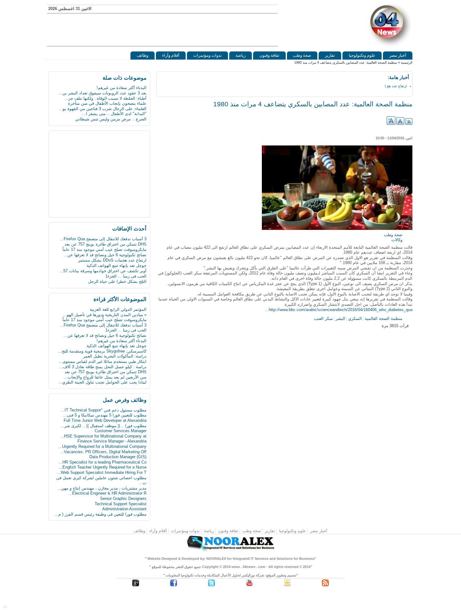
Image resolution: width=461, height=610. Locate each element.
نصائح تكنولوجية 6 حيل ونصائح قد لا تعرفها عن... (105, 254)
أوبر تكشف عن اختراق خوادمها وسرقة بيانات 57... (103, 270)
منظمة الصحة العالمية (383, 318)
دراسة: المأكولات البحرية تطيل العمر (114, 356)
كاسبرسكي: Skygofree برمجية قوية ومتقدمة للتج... (102, 351)
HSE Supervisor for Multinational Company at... (103, 436)
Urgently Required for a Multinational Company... (102, 446)
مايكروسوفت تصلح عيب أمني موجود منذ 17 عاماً (104, 249)
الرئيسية (406, 62)
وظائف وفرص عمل (124, 400)
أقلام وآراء (170, 55)
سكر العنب (323, 318)
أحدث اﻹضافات (129, 228)
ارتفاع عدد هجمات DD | (390, 86)
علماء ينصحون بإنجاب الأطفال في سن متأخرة (107, 103)
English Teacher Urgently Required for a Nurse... (102, 467)
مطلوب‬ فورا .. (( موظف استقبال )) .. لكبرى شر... (103, 425)
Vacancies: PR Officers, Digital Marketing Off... (103, 451)
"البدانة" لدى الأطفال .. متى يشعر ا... (114, 113)
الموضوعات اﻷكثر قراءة (119, 299)
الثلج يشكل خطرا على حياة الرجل (117, 281)
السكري (355, 318)
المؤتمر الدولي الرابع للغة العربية (118, 309)
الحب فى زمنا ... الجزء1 (125, 276)
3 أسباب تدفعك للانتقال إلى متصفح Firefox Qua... (103, 238)
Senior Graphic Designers (123, 498)
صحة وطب (302, 55)
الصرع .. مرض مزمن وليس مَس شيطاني (110, 119)
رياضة (241, 55)
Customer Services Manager (120, 430)
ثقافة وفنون (269, 55)
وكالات (396, 239)
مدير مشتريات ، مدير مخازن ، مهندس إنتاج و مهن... (101, 488)
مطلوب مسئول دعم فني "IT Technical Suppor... (103, 410)
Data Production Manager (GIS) (117, 456)
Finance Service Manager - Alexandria (111, 441)
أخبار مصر (397, 55)
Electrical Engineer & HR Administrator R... (107, 493)
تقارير (330, 55)
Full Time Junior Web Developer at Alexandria (105, 420)
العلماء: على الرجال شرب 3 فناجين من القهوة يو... (102, 108)
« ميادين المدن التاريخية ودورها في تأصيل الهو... (104, 314)
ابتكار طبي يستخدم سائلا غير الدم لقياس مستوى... (102, 361)
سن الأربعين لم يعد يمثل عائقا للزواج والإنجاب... (105, 377)
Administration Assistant (124, 509)
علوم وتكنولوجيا (362, 55)
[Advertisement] (162, 29)
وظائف (142, 55)
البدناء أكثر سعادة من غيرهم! (121, 87)
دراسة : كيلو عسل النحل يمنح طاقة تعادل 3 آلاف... (102, 366)
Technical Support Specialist (120, 503)
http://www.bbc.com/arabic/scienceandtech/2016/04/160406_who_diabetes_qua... (338, 309)
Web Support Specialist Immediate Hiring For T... (101, 472)
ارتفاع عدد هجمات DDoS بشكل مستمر (112, 260)
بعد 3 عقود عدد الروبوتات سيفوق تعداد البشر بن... (102, 93)
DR (5, 607)
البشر (340, 318)
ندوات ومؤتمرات (207, 55)
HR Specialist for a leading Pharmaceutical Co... (102, 462)
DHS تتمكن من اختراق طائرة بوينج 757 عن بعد (105, 244)
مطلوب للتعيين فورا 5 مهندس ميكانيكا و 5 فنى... (104, 415)
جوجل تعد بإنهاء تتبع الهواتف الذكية (116, 265)
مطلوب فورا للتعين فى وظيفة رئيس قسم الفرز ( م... (100, 514)
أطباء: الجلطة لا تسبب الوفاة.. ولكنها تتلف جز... (105, 98)
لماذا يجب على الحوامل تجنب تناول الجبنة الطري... (102, 382)
